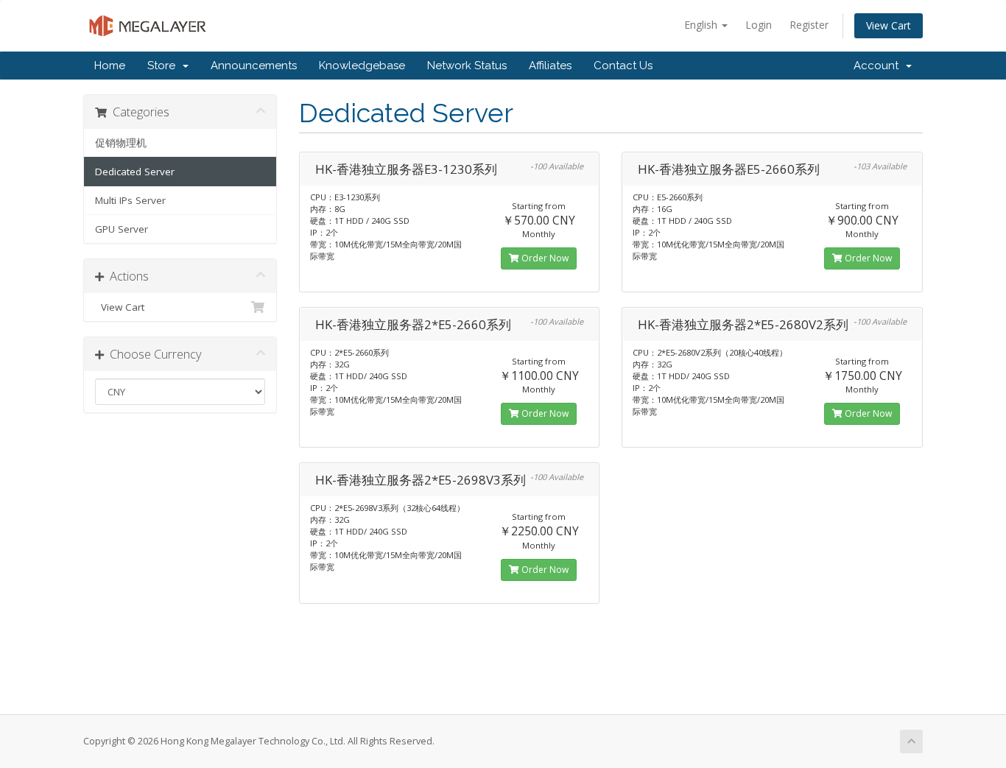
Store (164, 65)
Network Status (467, 65)
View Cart (888, 25)
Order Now (544, 258)
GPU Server (121, 229)
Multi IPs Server (130, 200)
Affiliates (550, 65)
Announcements (254, 65)
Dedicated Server (135, 171)
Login (758, 25)
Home (109, 65)
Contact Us (623, 65)
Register (809, 25)
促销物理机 (121, 142)
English (702, 25)
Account (879, 65)
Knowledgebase (362, 65)
